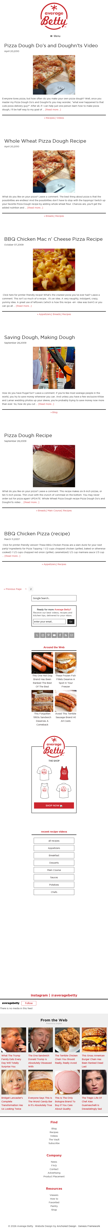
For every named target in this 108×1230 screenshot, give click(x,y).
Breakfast (54, 855)
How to (54, 1198)
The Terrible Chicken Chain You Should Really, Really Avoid (66, 1059)
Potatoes (54, 884)
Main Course (54, 510)
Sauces (54, 877)
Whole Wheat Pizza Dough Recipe (45, 140)
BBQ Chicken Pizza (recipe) (37, 533)
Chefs (54, 892)
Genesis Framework (89, 1226)
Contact (54, 1169)
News (54, 1162)
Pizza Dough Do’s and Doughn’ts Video (51, 45)
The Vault (54, 1139)
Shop (54, 1209)
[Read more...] (53, 109)
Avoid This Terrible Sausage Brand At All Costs (65, 717)
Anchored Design (66, 1226)
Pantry (54, 1206)
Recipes (50, 118)
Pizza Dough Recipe (28, 435)
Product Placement (54, 1176)
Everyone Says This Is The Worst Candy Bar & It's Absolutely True (40, 1101)
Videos (60, 118)
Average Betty (54, 16)
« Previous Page (13, 589)
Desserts (54, 862)
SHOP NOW (53, 805)
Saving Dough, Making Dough (39, 337)
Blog (55, 412)
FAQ (54, 1165)
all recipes (54, 840)
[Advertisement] (53, 943)
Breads (49, 216)
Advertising (54, 1173)
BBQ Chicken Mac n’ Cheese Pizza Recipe (53, 239)
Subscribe (54, 1143)
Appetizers (45, 314)
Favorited (54, 1202)
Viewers (54, 1195)
